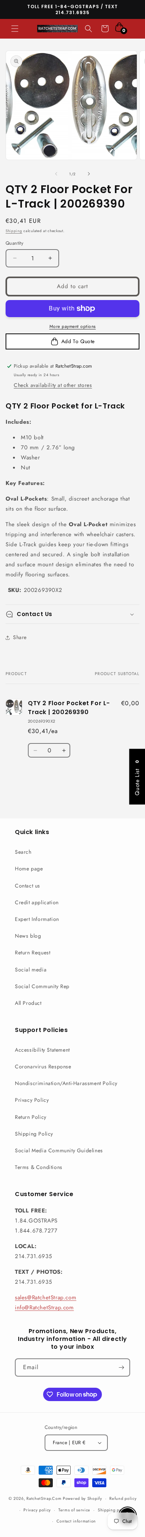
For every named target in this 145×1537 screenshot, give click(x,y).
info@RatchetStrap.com (44, 1307)
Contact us (27, 885)
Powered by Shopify (82, 1498)
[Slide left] (56, 174)
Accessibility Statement (42, 1050)
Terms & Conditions (38, 1167)
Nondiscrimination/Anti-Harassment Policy (66, 1083)
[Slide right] (89, 174)
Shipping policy (113, 1510)
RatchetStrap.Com (43, 1498)
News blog (28, 936)
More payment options (72, 326)
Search (23, 852)
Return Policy (30, 1117)
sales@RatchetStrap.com (45, 1297)
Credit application (37, 902)
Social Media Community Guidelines (59, 1150)
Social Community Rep (42, 986)
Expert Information (37, 919)
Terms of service (74, 1510)
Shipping (14, 231)
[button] (15, 28)
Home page (29, 868)
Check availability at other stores (53, 385)
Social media (30, 969)
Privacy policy (37, 1510)
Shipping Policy (34, 1133)
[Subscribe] (121, 1367)
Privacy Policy (32, 1100)
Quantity (14, 243)
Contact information (76, 1521)
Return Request (32, 952)
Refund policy (122, 1498)
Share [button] (20, 637)
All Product (28, 1003)
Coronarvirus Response (43, 1066)
